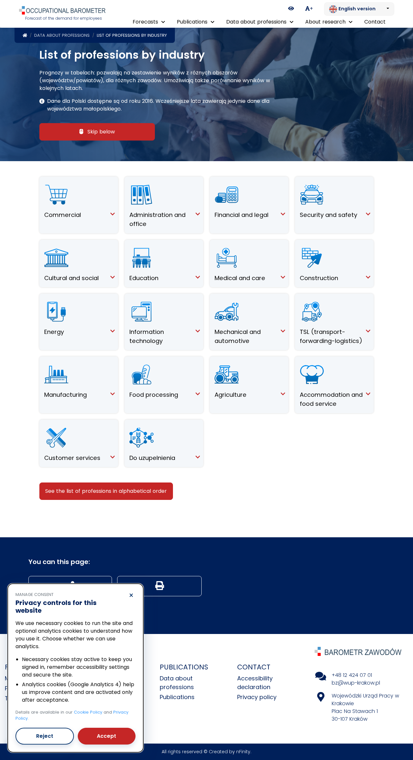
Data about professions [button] (257, 21)
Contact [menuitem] (375, 21)
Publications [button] (193, 21)
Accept (106, 736)
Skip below (100, 131)
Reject (44, 736)
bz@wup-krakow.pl (356, 683)
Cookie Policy (88, 712)
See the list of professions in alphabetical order (106, 491)
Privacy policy (257, 697)
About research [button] (326, 21)
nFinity (243, 751)
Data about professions (62, 35)
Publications (177, 697)
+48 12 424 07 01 (352, 675)
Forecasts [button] (146, 21)
